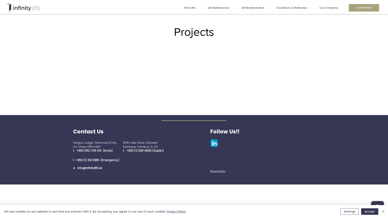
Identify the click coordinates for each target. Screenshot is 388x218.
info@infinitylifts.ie (89, 168)
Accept (370, 212)
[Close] (383, 211)
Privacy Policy (176, 212)
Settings (349, 212)
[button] (193, 8)
